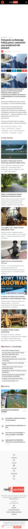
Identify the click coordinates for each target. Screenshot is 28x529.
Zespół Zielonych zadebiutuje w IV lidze (15, 426)
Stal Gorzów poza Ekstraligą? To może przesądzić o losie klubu (15, 433)
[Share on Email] (24, 71)
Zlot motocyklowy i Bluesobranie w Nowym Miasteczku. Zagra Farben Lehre (13, 353)
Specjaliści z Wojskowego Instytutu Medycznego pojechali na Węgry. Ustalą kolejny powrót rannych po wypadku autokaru (13, 162)
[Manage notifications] (2, 526)
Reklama (14, 507)
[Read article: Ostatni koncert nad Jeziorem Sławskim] (14, 398)
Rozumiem (17, 527)
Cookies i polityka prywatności (14, 512)
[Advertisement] (14, 20)
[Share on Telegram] (14, 71)
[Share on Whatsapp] (19, 71)
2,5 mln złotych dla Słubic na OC (10, 381)
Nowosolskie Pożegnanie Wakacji (10, 350)
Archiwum (14, 514)
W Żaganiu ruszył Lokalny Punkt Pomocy (12, 378)
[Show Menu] (26, 2)
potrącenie (13, 132)
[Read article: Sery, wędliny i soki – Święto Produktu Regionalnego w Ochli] (14, 216)
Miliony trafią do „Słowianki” (9, 356)
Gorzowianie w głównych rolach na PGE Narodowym (15, 419)
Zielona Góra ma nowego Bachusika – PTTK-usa (12, 262)
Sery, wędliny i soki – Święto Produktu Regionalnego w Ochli (12, 228)
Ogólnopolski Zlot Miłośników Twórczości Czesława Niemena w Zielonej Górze (15, 441)
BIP (14, 505)
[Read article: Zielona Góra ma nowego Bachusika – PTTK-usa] (14, 250)
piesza (3, 128)
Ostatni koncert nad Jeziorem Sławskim (10, 411)
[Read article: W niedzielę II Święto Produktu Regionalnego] (14, 318)
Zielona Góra (10, 128)
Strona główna (4, 37)
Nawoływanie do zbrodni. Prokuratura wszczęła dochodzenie (14, 371)
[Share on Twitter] (8, 71)
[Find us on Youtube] (14, 465)
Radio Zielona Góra (19, 130)
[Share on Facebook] (3, 71)
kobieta (20, 132)
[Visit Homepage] (15, 2)
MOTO (20, 126)
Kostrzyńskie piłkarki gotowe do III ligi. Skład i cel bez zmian (14, 359)
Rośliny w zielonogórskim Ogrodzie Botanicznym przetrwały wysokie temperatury (11, 195)
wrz (11, 130)
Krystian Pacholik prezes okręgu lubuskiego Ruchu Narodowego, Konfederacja (13, 375)
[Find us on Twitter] (14, 460)
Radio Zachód (7, 51)
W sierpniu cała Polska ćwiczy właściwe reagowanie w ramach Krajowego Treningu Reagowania (13, 297)
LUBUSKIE (10, 37)
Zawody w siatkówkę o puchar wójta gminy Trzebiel (13, 363)
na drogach (5, 132)
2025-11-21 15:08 (16, 51)
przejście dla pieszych (10, 126)
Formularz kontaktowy (14, 510)
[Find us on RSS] (14, 476)
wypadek (18, 128)
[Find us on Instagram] (14, 471)
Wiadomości (5, 130)
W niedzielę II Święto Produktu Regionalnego (10, 331)
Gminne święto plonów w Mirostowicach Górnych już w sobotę (12, 367)
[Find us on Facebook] (14, 455)
